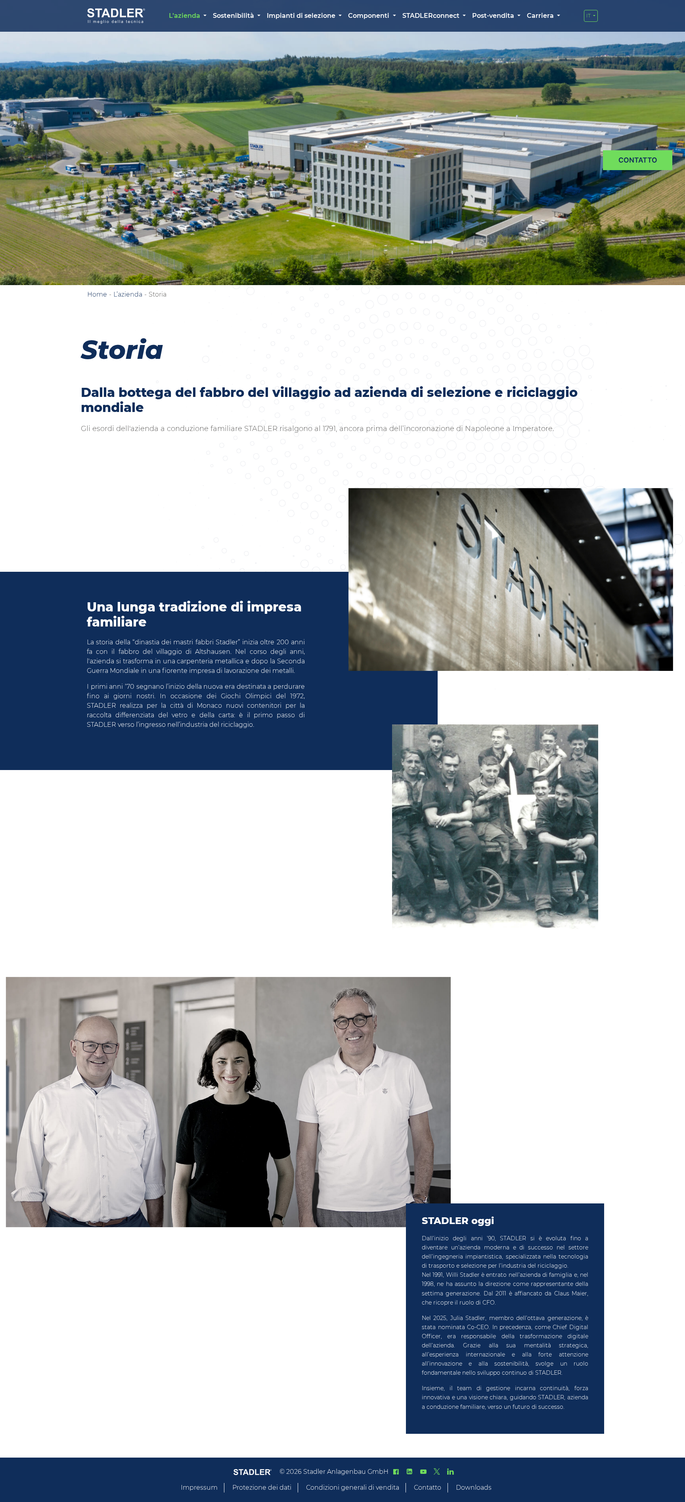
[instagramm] (450, 1471)
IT (589, 16)
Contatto (427, 1487)
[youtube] (423, 1471)
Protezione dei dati (261, 1487)
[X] (436, 1471)
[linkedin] (409, 1471)
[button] (188, 16)
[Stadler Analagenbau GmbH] (116, 16)
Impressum (199, 1487)
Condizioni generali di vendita (352, 1487)
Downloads (474, 1487)
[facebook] (396, 1471)
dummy (637, 160)
